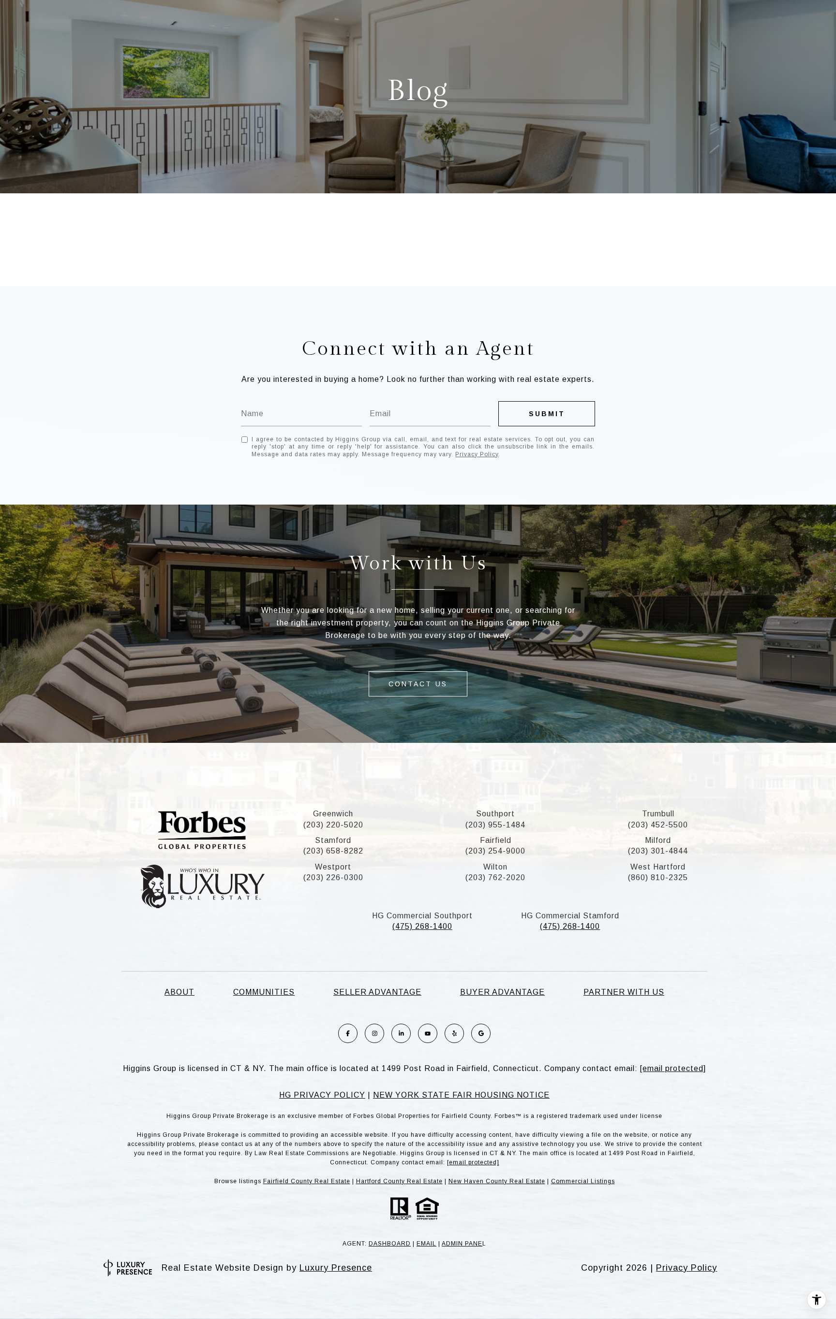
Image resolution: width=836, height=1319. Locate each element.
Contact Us (418, 684)
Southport (495, 814)
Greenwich (333, 814)
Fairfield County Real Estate (306, 1181)
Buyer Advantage (502, 992)
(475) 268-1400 (422, 926)
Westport (333, 867)
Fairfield (495, 840)
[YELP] (454, 1033)
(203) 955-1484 (495, 825)
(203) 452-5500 (658, 825)
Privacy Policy (476, 454)
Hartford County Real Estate (399, 1181)
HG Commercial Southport (422, 916)
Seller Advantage (377, 992)
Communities (264, 992)
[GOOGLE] (481, 1033)
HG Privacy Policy (322, 1095)
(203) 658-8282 (333, 851)
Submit (547, 414)
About (179, 992)
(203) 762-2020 (495, 877)
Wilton (495, 867)
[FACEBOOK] (348, 1033)
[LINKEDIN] (401, 1033)
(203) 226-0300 (333, 877)
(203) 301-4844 (658, 851)
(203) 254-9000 (495, 851)
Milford (658, 840)
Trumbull (658, 814)
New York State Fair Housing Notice (461, 1095)
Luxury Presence (335, 1268)
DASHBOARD (390, 1243)
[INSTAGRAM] (374, 1033)
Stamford (333, 840)
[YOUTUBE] (427, 1033)
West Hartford (658, 867)
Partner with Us (623, 992)
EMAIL (426, 1243)
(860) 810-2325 (658, 877)
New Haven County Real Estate (496, 1181)
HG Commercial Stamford (570, 916)
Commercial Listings (583, 1181)
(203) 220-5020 (333, 825)
